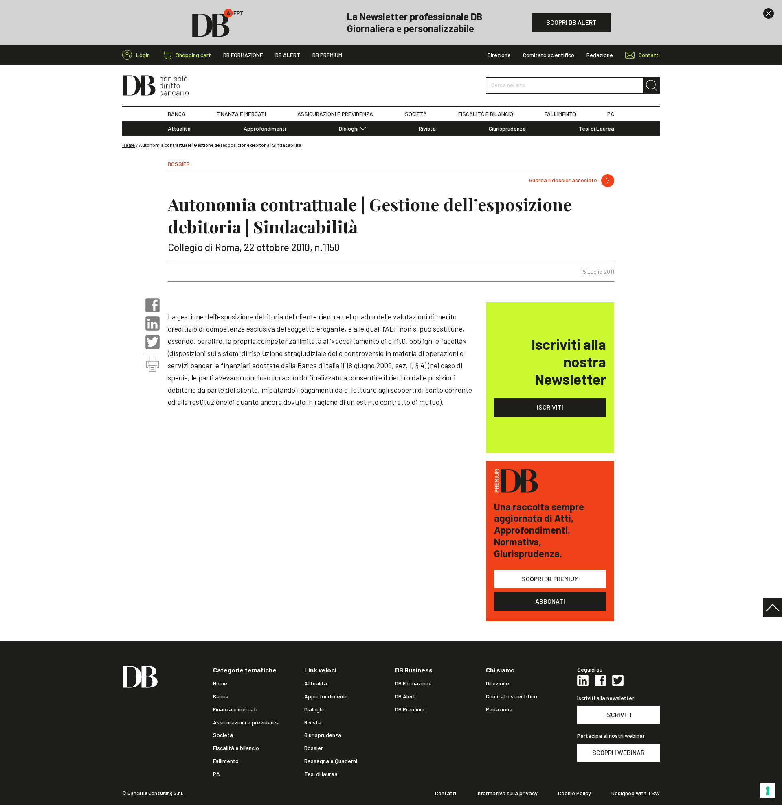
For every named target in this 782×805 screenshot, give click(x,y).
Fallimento (226, 761)
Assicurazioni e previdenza (246, 722)
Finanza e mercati (235, 709)
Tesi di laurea (321, 774)
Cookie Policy (574, 793)
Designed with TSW (635, 793)
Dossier (313, 748)
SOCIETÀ (416, 114)
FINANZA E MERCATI (241, 114)
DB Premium (327, 55)
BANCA (176, 114)
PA (610, 114)
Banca (220, 696)
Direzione (499, 55)
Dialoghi (348, 128)
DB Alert (287, 55)
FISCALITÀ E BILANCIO (485, 114)
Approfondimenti (265, 128)
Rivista (427, 128)
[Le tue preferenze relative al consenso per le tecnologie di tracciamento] (767, 790)
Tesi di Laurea (596, 128)
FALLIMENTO (560, 114)
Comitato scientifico (548, 55)
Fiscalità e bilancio (236, 748)
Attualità (179, 128)
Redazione (599, 55)
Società (223, 735)
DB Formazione (243, 55)
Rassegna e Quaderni (330, 761)
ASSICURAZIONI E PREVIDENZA (335, 114)
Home (128, 145)
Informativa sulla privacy (507, 793)
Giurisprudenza (507, 128)
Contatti (445, 793)
